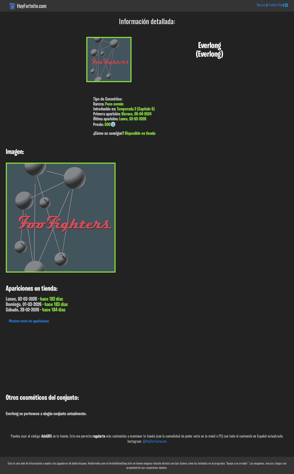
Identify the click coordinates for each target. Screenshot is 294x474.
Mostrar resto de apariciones (29, 321)
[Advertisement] (129, 357)
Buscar (261, 4)
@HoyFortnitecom (155, 441)
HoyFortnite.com (31, 5)
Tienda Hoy (275, 4)
